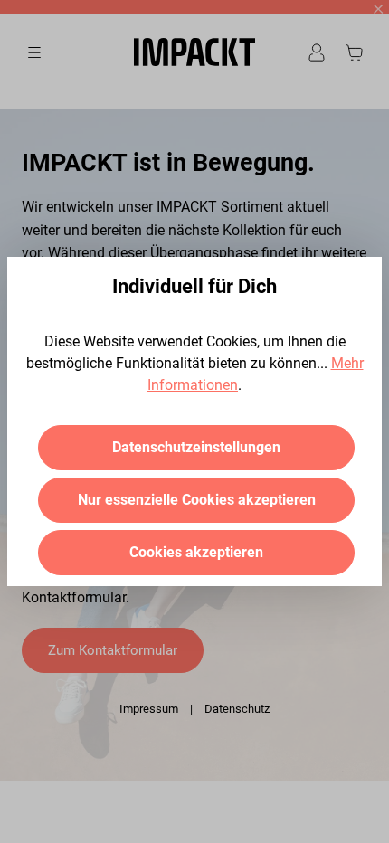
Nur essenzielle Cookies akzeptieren (197, 499)
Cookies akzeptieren (196, 552)
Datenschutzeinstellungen (196, 447)
